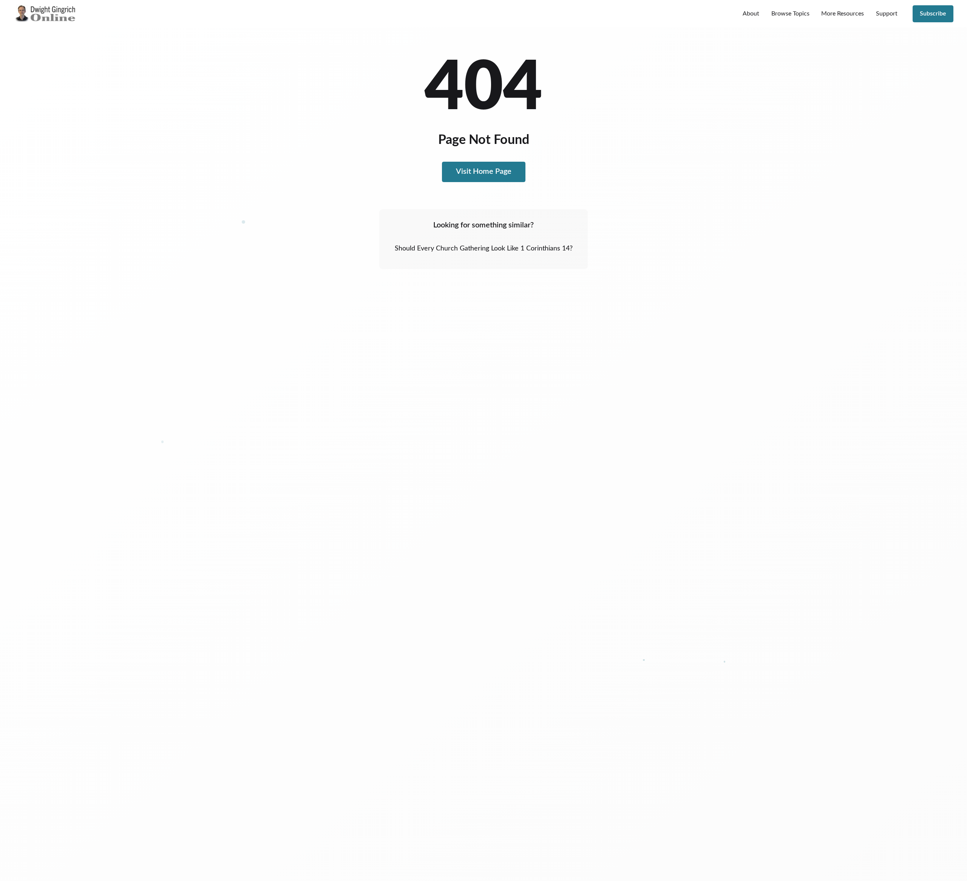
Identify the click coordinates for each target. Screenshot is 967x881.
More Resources (842, 14)
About (751, 14)
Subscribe (933, 14)
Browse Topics (790, 14)
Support (886, 14)
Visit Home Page (483, 171)
